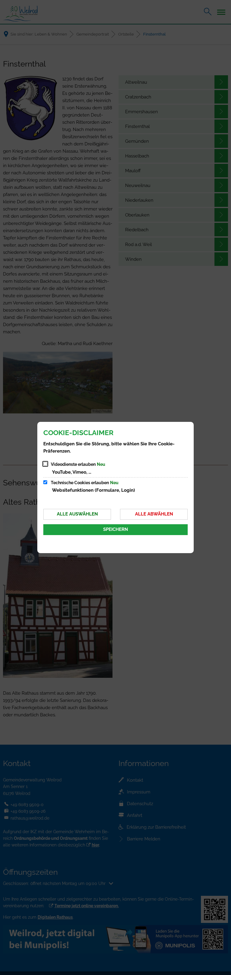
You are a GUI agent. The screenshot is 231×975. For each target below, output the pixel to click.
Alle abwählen (154, 514)
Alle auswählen (77, 514)
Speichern (115, 529)
